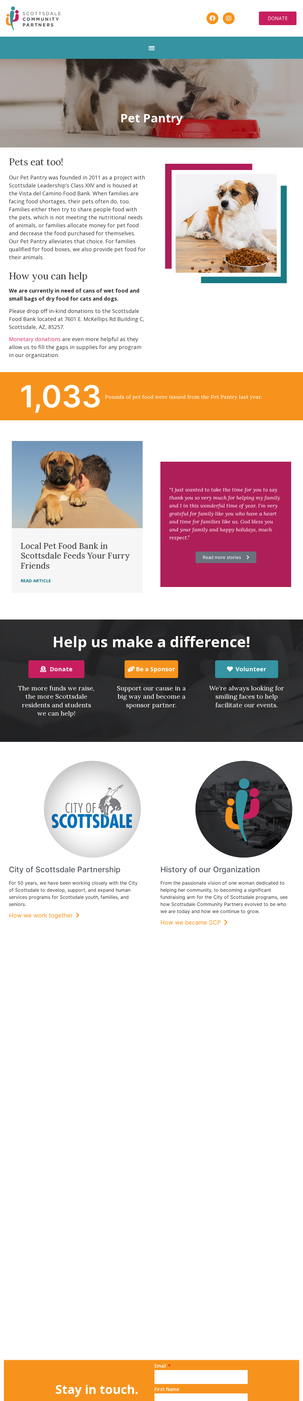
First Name (166, 1389)
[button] (151, 48)
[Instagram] (229, 18)
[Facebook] (212, 18)
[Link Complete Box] (77, 517)
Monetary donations (35, 339)
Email (160, 1366)
